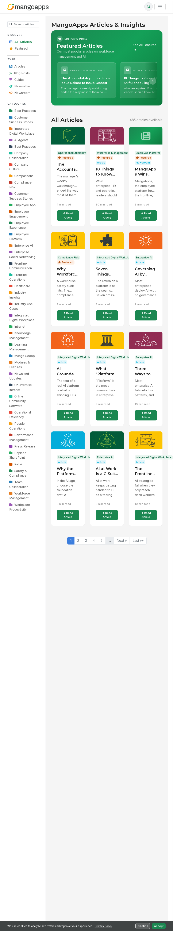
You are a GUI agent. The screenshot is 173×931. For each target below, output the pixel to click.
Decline (143, 926)
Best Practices (25, 111)
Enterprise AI (23, 245)
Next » (122, 541)
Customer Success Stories (21, 120)
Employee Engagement (19, 214)
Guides (19, 80)
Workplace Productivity (19, 507)
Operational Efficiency (20, 415)
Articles (19, 66)
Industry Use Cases (21, 306)
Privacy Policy (103, 926)
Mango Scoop (24, 356)
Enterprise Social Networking (22, 254)
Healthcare (22, 286)
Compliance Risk (20, 185)
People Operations (17, 426)
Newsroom (22, 93)
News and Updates (19, 376)
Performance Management (21, 437)
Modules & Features (19, 365)
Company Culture (18, 167)
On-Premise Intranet (20, 387)
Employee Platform (19, 236)
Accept (159, 926)
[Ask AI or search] (148, 6)
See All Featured (144, 45)
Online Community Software (17, 401)
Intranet (19, 326)
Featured (21, 48)
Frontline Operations (18, 277)
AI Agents (21, 140)
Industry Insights (17, 295)
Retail (18, 464)
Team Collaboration (18, 484)
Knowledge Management (20, 335)
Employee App (25, 205)
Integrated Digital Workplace (22, 131)
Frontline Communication (20, 266)
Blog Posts (22, 73)
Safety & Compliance (18, 473)
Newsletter (22, 86)
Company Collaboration (18, 155)
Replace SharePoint (17, 455)
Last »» (138, 541)
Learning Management (18, 347)
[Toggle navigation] (160, 6)
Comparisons (24, 176)
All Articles (23, 42)
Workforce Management (19, 496)
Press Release (24, 446)
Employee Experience (19, 225)
